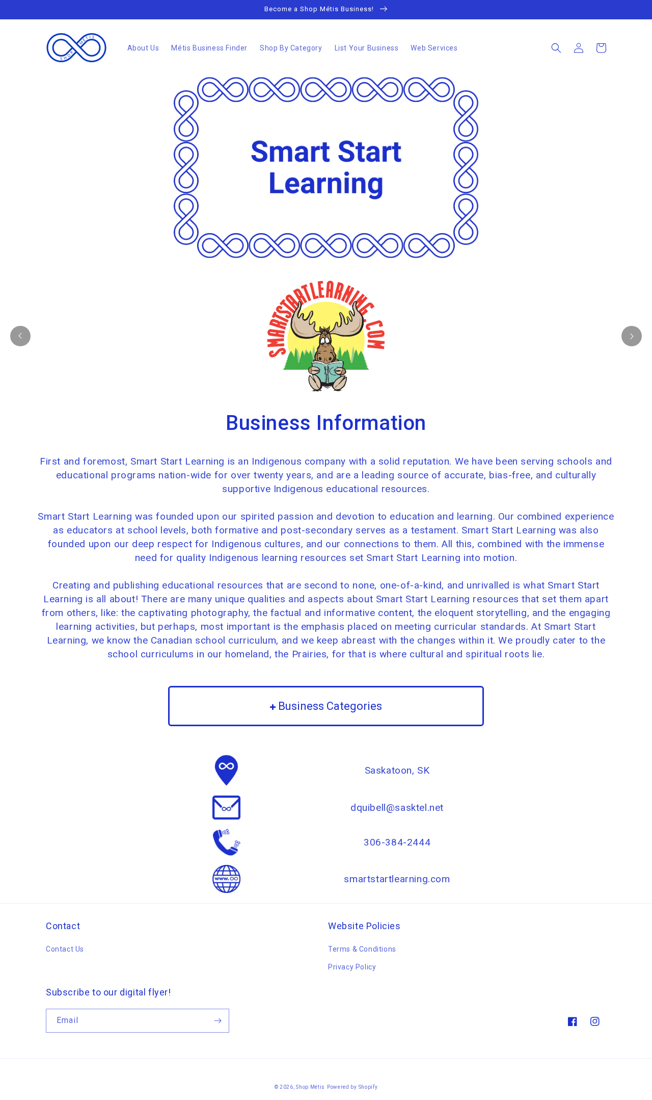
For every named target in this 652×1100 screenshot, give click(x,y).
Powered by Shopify (352, 1087)
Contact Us (65, 949)
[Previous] (20, 336)
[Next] (631, 336)
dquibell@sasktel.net (397, 807)
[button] (556, 48)
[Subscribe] (217, 1021)
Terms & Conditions (362, 949)
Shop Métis (310, 1087)
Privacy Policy (352, 967)
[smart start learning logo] (326, 336)
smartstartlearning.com (397, 879)
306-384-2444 (397, 842)
